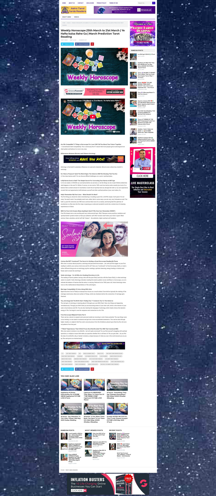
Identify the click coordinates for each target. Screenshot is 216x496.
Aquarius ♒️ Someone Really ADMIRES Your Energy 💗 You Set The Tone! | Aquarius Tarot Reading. (123, 436)
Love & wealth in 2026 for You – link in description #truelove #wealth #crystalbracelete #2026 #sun (75, 436)
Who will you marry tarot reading (109, 364)
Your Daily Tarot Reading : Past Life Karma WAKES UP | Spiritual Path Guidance (146, 112)
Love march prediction (91, 356)
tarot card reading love (117, 361)
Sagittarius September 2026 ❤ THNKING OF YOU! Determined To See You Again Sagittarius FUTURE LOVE (75, 446)
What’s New (66, 17)
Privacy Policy (101, 3)
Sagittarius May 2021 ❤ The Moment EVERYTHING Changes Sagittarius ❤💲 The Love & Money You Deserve (99, 454)
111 (62, 353)
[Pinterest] (92, 44)
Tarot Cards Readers (72, 470)
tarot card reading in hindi (82, 361)
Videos (76, 17)
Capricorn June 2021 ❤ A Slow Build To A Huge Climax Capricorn (100, 443)
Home (64, 3)
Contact (80, 3)
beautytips (100, 353)
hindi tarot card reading (68, 356)
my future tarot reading (96, 358)
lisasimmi (79, 356)
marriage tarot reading (80, 358)
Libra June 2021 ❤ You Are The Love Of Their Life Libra (99, 435)
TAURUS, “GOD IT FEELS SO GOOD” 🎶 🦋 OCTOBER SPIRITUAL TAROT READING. (146, 131)
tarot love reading (80, 364)
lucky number (103, 356)
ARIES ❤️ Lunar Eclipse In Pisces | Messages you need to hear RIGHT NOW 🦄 (123, 446)
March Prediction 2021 (116, 356)
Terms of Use (113, 3)
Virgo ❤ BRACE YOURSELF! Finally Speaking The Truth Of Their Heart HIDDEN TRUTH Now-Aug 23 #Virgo (75, 458)
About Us (72, 3)
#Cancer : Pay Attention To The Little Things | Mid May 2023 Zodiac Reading (71, 418)
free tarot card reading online (114, 353)
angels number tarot (89, 353)
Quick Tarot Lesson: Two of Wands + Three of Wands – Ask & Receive (124, 454)
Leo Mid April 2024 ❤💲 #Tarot (146, 54)
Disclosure (90, 3)
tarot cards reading (67, 364)
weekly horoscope (93, 364)
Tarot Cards (64, 40)
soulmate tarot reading (111, 358)
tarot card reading (67, 361)
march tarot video (66, 358)
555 (79, 353)
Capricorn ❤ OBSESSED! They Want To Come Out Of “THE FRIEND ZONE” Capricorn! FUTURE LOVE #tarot (94, 396)
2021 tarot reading (71, 353)
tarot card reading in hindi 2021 (100, 361)
